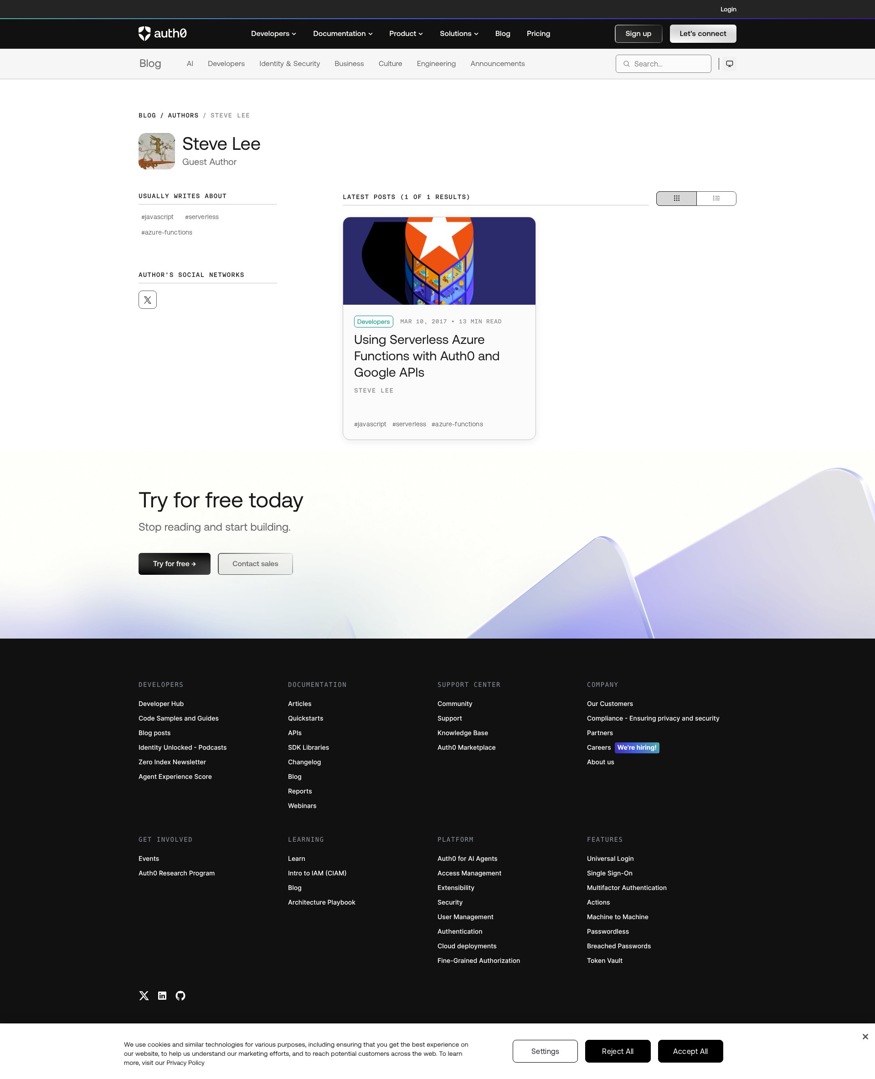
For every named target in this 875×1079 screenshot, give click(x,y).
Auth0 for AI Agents (468, 859)
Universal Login (610, 859)
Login (728, 9)
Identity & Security (289, 64)
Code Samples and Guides (179, 718)
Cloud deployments (467, 946)
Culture (390, 64)
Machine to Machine (618, 917)
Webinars (302, 806)
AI (190, 64)
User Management (466, 917)
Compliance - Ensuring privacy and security (653, 718)
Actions (598, 902)
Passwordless (608, 932)
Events (149, 859)
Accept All (690, 1051)
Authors (183, 115)
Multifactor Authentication (627, 888)
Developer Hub (161, 704)
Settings (545, 1051)
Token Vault (605, 961)
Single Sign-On (610, 873)
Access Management (469, 873)
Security (450, 902)
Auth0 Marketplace (467, 748)
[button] (639, 34)
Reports (300, 791)
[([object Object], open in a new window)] (148, 300)
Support (450, 718)
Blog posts (155, 733)
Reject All (617, 1051)
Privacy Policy (185, 1062)
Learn (296, 859)
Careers (622, 748)
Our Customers (610, 704)
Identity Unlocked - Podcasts (183, 748)
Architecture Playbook (321, 902)
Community (455, 704)
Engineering (436, 64)
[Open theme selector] (729, 63)
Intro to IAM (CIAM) (317, 873)
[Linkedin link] (162, 995)
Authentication (460, 932)
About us (600, 762)
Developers (226, 64)
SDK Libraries (308, 748)
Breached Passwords (619, 946)
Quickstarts (305, 718)
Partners (600, 733)
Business (349, 64)
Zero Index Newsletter (172, 762)
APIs (295, 733)
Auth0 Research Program (177, 873)
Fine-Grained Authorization (479, 961)
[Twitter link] (144, 995)
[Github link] (180, 995)
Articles (299, 704)
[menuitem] (274, 33)
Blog (150, 63)
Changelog (304, 762)
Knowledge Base (463, 733)
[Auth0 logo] (163, 33)
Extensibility (456, 888)
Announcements (498, 64)
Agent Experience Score (175, 777)
